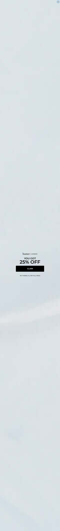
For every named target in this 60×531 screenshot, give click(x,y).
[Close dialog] (58, 2)
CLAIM (30, 269)
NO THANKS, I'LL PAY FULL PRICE (30, 275)
